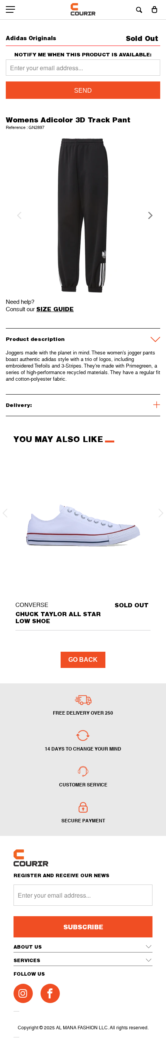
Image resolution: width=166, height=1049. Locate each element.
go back (83, 659)
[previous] (18, 215)
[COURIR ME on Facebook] (50, 993)
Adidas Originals (31, 38)
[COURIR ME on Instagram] (23, 993)
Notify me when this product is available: (83, 55)
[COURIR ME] (83, 9)
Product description (35, 339)
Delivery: (19, 405)
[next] (147, 215)
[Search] (139, 9)
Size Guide (55, 308)
